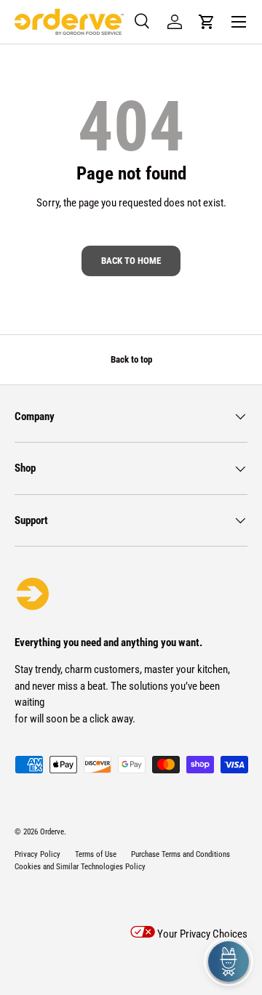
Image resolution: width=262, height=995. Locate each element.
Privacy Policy (37, 854)
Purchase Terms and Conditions (180, 854)
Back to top (131, 359)
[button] (207, 22)
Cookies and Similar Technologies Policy (80, 866)
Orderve (52, 832)
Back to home (131, 260)
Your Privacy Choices (201, 933)
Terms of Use (95, 854)
